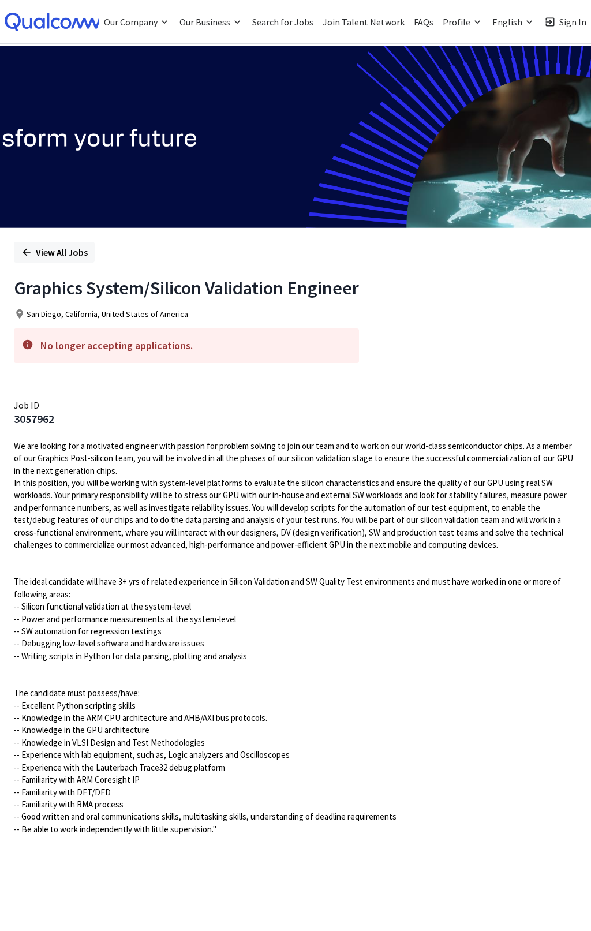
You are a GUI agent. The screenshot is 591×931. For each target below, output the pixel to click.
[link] (55, 22)
